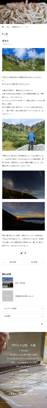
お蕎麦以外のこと (7, 44)
